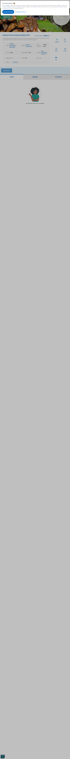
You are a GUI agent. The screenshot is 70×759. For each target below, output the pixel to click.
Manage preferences (20, 12)
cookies (7, 5)
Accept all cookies (8, 12)
